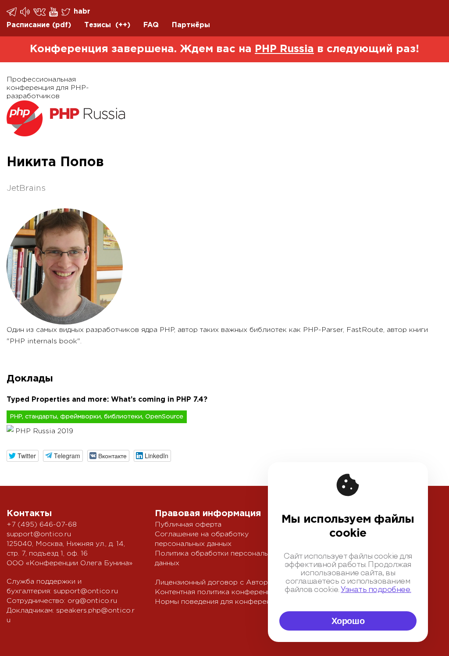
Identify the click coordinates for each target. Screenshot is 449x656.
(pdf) (61, 25)
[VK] (40, 11)
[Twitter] (66, 11)
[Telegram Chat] (12, 11)
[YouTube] (54, 12)
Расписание (28, 25)
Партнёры (191, 25)
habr (82, 11)
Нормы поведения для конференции (218, 602)
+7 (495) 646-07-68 (42, 524)
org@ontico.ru (92, 601)
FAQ (151, 25)
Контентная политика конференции (217, 592)
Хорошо (348, 621)
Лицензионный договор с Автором (216, 582)
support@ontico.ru (39, 534)
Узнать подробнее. (376, 589)
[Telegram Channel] (25, 12)
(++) (122, 25)
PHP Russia (284, 49)
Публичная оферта (188, 524)
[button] (23, 456)
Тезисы (97, 25)
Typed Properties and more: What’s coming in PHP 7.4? (107, 399)
